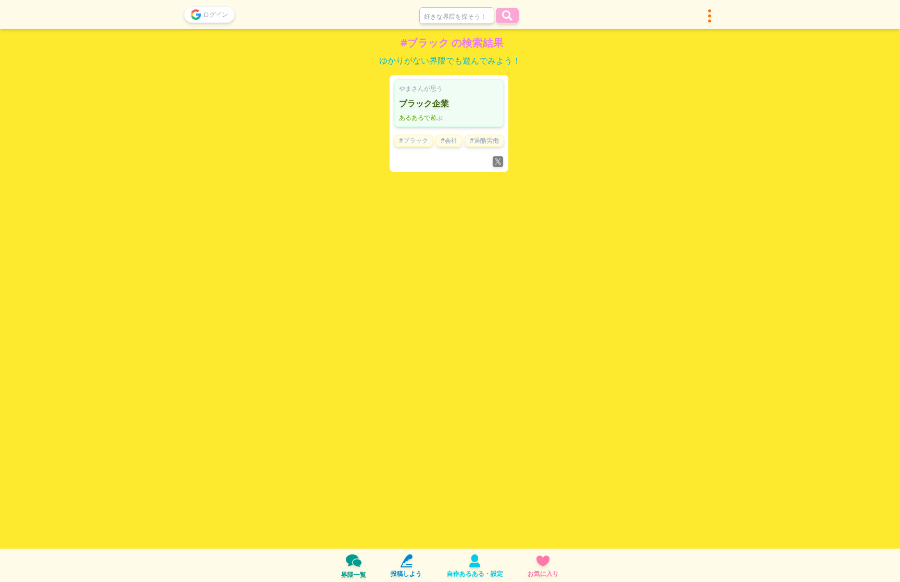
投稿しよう (406, 573)
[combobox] (456, 15)
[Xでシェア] (498, 161)
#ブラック (413, 140)
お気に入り (543, 573)
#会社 (449, 140)
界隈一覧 (353, 574)
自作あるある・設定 (475, 573)
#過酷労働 (484, 140)
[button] (709, 15)
